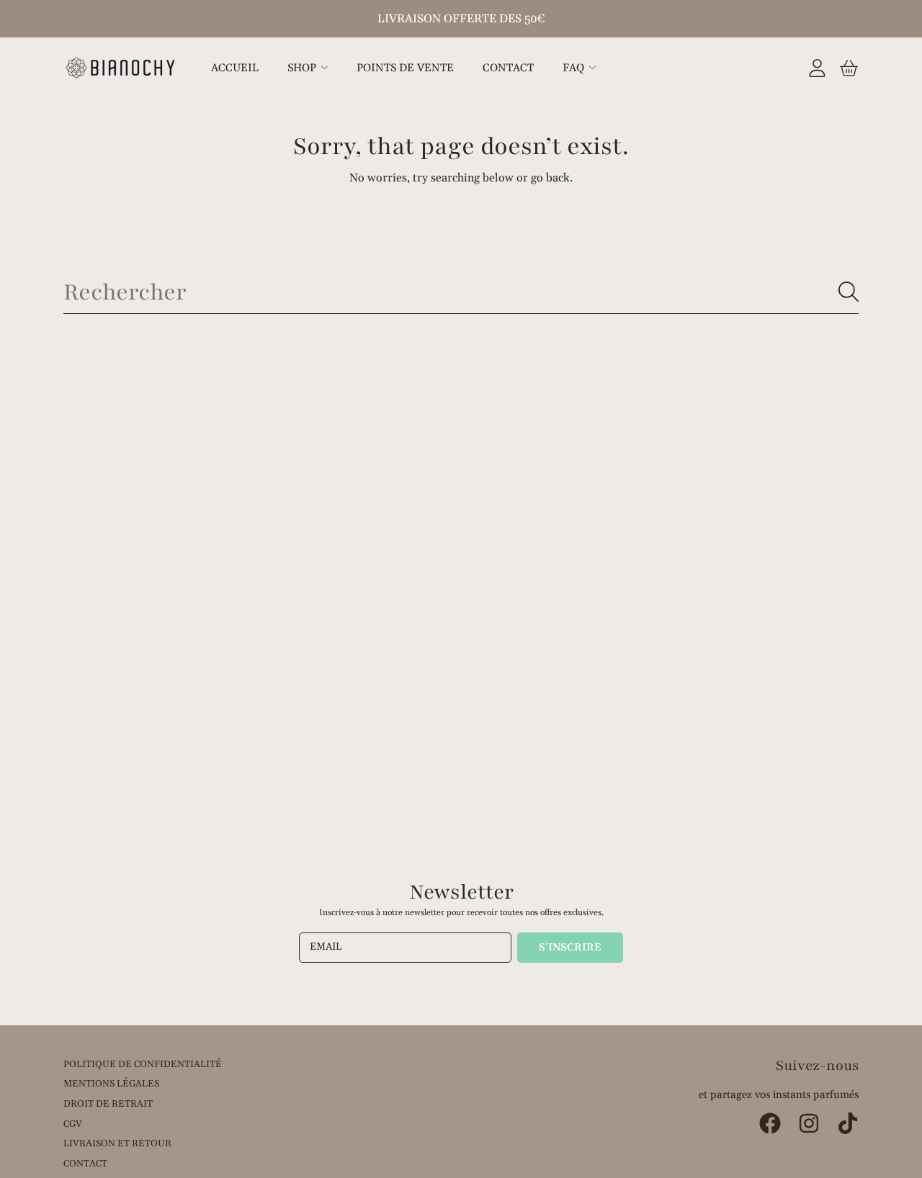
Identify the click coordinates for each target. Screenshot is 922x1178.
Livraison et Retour (117, 1143)
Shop (303, 68)
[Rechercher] (848, 291)
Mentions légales (111, 1083)
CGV (72, 1124)
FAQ (575, 68)
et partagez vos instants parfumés (779, 1095)
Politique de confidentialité (142, 1064)
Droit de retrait (108, 1104)
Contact (85, 1163)
